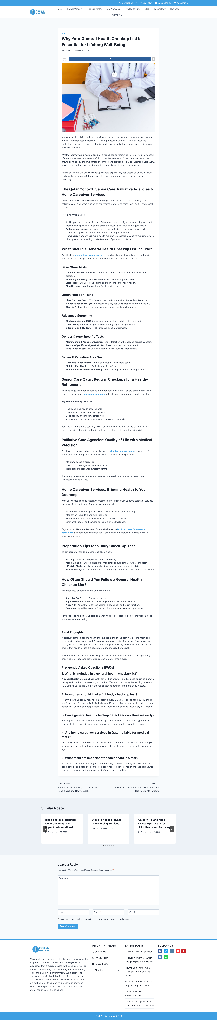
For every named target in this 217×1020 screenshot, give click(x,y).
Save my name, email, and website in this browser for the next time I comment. (96, 919)
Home (60, 9)
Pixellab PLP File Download (139, 951)
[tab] (103, 845)
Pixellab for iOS (132, 9)
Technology (160, 9)
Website (133, 912)
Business (174, 9)
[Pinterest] (183, 951)
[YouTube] (178, 951)
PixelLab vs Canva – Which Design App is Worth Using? (139, 960)
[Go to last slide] (45, 829)
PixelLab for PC (94, 9)
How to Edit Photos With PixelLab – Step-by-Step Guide (137, 972)
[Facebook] (110, 59)
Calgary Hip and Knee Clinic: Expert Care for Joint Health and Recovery (154, 823)
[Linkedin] (160, 957)
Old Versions (113, 9)
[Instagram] (172, 951)
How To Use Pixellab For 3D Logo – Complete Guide (139, 983)
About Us (99, 970)
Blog (147, 9)
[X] (166, 951)
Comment (64, 878)
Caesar (67, 51)
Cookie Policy (164, 3)
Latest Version (74, 9)
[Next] (172, 829)
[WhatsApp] (166, 957)
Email (97, 912)
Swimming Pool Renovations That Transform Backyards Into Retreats (137, 787)
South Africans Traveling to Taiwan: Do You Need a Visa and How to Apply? (79, 787)
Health (65, 34)
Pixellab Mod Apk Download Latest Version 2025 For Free (139, 1003)
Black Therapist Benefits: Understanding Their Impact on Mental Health (60, 823)
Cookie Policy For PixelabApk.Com (133, 993)
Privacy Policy (145, 3)
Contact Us (127, 3)
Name (63, 912)
